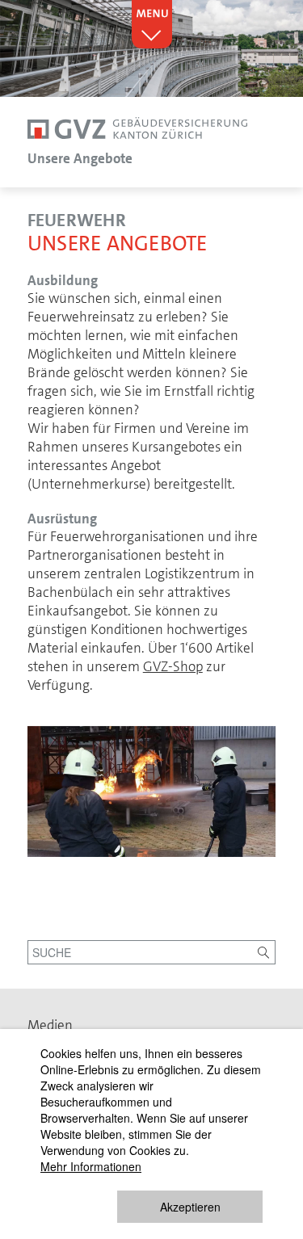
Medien (50, 1025)
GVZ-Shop (173, 666)
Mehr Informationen (90, 1166)
